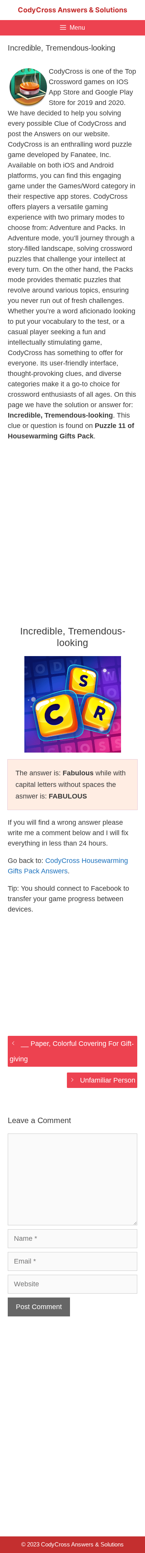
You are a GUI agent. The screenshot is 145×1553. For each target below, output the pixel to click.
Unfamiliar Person (107, 1080)
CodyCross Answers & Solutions (72, 10)
